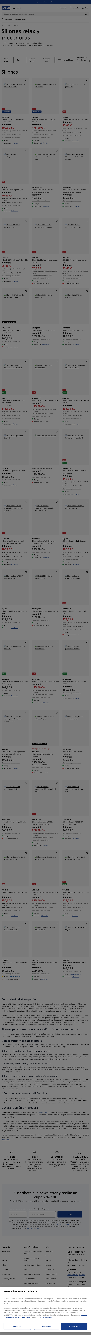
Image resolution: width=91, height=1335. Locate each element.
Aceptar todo (74, 1326)
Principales (46, 1326)
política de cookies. (45, 1317)
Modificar (17, 1326)
